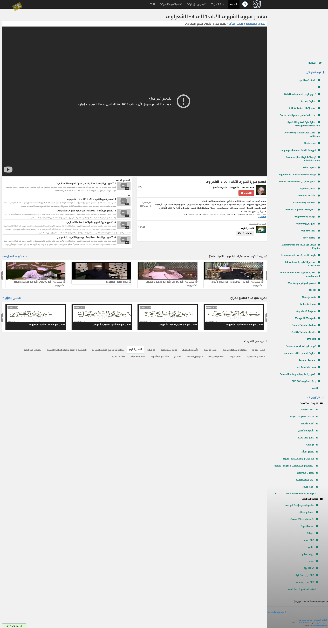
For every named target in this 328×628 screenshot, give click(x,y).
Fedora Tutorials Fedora (304, 325)
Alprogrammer (318, 625)
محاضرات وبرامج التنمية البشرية (298, 459)
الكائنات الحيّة (119, 357)
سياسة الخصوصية (305, 620)
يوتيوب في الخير (305, 473)
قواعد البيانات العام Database (301, 346)
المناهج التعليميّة (305, 480)
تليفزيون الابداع (312, 397)
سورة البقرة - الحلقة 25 (117, 282)
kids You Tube (138, 357)
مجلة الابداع (219, 4)
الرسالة (310, 533)
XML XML (311, 339)
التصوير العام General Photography (298, 374)
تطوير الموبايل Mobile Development (297, 182)
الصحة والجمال (306, 512)
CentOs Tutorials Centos (303, 332)
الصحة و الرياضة (216, 357)
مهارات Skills (309, 168)
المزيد (315, 388)
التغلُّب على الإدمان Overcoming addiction (302, 134)
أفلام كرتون (308, 487)
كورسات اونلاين (313, 72)
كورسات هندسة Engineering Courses (297, 175)
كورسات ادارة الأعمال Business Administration (303, 159)
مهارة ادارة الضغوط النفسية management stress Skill (304, 124)
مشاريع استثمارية (160, 357)
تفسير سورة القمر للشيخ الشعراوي (36, 316)
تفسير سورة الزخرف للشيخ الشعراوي (234, 316)
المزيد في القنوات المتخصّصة (301, 494)
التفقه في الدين (307, 80)
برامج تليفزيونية (306, 438)
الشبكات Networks (306, 196)
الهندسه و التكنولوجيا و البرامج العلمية (294, 466)
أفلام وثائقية (307, 424)
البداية (233, 4)
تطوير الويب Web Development (300, 94)
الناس (311, 547)
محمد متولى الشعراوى (242, 188)
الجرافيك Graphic (307, 189)
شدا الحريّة (309, 568)
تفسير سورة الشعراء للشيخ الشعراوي (102, 316)
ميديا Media (310, 143)
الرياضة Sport (309, 238)
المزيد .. (247, 193)
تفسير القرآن (308, 452)
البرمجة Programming (305, 217)
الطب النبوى (307, 410)
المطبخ (177, 357)
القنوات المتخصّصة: (257, 224)
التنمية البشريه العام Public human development (300, 274)
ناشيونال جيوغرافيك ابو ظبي (299, 505)
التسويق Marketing (306, 224)
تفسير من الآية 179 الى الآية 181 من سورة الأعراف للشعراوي (171, 283)
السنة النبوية (307, 526)
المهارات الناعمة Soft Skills (302, 108)
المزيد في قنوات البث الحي (302, 589)
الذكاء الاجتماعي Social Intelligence (298, 115)
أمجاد (311, 561)
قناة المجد (309, 540)
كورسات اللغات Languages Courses (298, 150)
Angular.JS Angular (306, 311)
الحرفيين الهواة (195, 357)
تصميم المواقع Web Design (302, 283)
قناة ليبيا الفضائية (305, 575)
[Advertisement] (297, 33)
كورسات (310, 445)
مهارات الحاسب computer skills (300, 353)
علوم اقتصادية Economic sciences (298, 255)
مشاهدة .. (246, 233)
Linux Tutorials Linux (305, 367)
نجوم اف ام (308, 554)
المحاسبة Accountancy (304, 203)
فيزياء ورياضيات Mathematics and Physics (301, 246)
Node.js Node (309, 297)
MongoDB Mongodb (305, 318)
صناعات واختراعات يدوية (302, 417)
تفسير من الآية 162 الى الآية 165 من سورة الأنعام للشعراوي (237, 283)
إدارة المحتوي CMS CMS (304, 381)
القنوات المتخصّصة (309, 403)
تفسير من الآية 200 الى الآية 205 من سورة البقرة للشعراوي (39, 283)
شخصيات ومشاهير (172, 4)
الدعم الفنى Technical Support (300, 210)
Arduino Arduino (307, 360)
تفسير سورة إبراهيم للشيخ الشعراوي (168, 316)
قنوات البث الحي (310, 499)
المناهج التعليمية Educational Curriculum (302, 264)
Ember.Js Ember (308, 304)
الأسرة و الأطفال (306, 431)
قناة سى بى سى (305, 582)
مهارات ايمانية (308, 101)
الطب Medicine (308, 231)
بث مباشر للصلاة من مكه (302, 519)
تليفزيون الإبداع (198, 4)
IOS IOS (312, 290)
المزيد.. (262, 217)
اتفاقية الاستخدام (320, 620)
